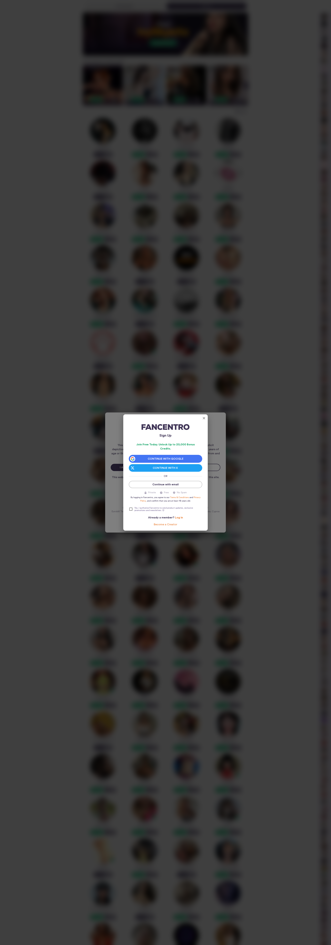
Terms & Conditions (179, 497)
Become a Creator (165, 524)
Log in (179, 517)
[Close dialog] (204, 418)
